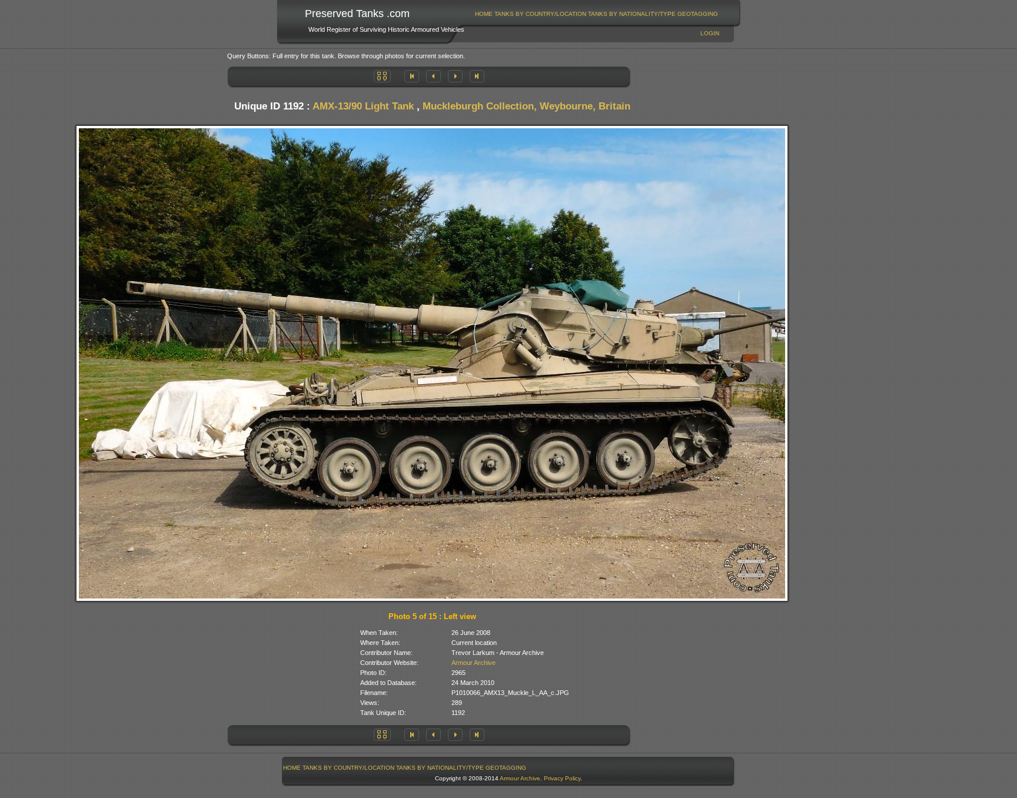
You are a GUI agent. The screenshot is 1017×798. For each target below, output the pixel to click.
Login (709, 33)
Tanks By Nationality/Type (632, 14)
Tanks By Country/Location (540, 14)
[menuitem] (484, 14)
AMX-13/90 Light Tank (363, 106)
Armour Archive (473, 662)
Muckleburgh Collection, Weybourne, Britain (526, 106)
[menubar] (596, 14)
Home (484, 14)
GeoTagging (697, 14)
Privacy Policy (562, 778)
